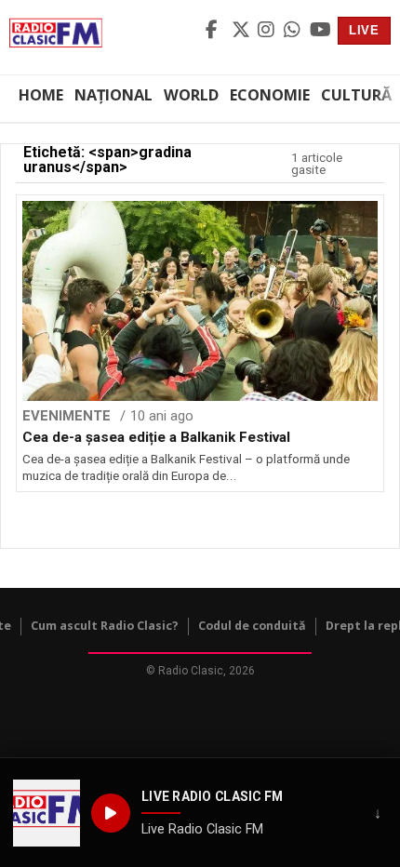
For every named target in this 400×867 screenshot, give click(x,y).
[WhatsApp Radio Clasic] (294, 30)
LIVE (364, 30)
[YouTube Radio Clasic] (320, 30)
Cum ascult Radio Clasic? (105, 626)
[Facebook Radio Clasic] (216, 30)
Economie (270, 95)
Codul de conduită (252, 626)
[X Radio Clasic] (242, 30)
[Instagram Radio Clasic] (268, 30)
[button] (46, 813)
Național (113, 95)
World (191, 95)
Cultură (356, 95)
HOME (41, 95)
